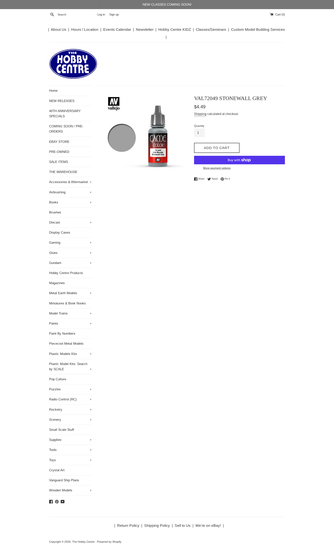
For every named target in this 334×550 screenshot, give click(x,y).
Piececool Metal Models (66, 343)
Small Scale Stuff (61, 430)
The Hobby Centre (83, 541)
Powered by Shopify (109, 541)
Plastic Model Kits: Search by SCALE (70, 366)
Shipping (200, 114)
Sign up (114, 14)
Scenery (70, 419)
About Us (58, 29)
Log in (101, 14)
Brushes (55, 212)
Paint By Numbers (62, 333)
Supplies (70, 440)
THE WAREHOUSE (63, 172)
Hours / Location (84, 29)
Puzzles (70, 389)
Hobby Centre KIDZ (174, 29)
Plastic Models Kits (70, 354)
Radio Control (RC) (70, 399)
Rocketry (70, 409)
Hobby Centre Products (66, 273)
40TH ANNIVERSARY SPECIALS (65, 113)
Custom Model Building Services (258, 29)
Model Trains (70, 313)
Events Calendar (117, 29)
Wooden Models (70, 490)
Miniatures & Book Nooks (67, 303)
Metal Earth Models (70, 293)
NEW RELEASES (61, 101)
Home (53, 91)
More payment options (217, 168)
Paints (70, 323)
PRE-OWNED (59, 152)
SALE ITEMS (58, 162)
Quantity (199, 125)
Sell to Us (183, 525)
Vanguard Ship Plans (64, 480)
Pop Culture (57, 379)
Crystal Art (57, 470)
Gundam (70, 263)
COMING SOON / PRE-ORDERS (66, 128)
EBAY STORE (59, 142)
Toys (70, 460)
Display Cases (59, 232)
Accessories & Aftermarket (70, 182)
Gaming (70, 242)
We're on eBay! (208, 525)
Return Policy (128, 525)
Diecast (70, 222)
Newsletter (144, 29)
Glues (70, 253)
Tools (70, 450)
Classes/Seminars (211, 29)
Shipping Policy (157, 525)
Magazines (57, 283)
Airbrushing (70, 192)
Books (70, 202)
